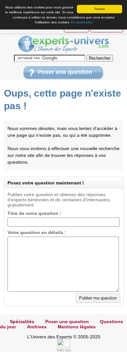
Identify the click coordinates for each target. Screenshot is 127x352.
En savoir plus (81, 22)
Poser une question (65, 72)
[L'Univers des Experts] (63, 44)
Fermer (99, 9)
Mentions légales (77, 326)
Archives (37, 326)
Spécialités (22, 321)
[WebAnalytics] (63, 345)
